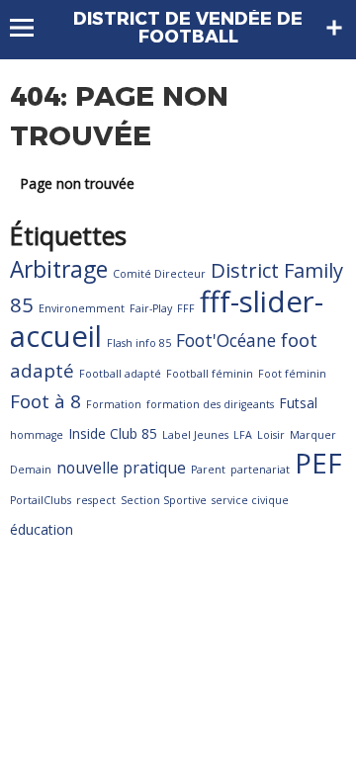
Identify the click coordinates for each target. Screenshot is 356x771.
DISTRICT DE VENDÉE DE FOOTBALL (188, 27)
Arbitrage (59, 269)
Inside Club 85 (112, 433)
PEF (318, 462)
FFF (186, 308)
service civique (250, 500)
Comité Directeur (159, 274)
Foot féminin (292, 374)
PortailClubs (40, 500)
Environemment (82, 308)
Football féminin (209, 374)
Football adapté (120, 374)
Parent (208, 469)
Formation (113, 404)
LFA (242, 435)
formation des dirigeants (210, 404)
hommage (36, 435)
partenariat (260, 469)
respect (96, 500)
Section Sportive (164, 500)
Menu (31, 28)
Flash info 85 (139, 343)
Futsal (298, 402)
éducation (41, 529)
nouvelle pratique (121, 467)
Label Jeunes (195, 435)
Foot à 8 (45, 401)
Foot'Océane (226, 340)
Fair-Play (151, 308)
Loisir (271, 435)
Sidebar (334, 28)
